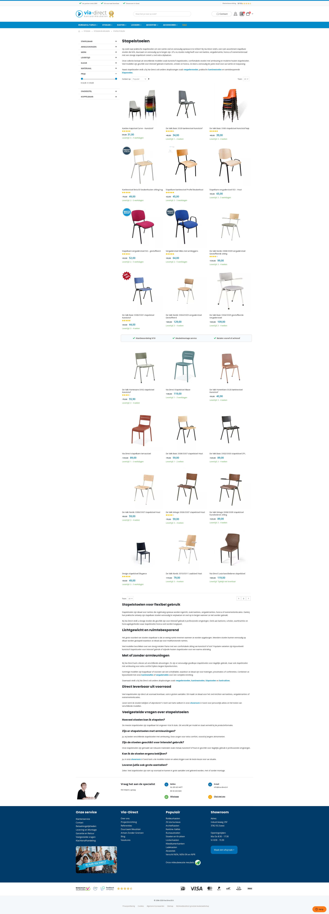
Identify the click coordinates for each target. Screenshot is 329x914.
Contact (79, 822)
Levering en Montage (86, 829)
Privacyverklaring (129, 906)
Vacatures (125, 840)
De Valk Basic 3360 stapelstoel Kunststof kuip (229, 128)
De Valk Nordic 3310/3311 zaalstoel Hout (184, 573)
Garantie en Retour (85, 833)
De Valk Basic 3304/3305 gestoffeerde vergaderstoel (226, 316)
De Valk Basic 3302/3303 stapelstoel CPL (227, 453)
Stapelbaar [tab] (87, 41)
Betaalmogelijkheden (86, 826)
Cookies (141, 906)
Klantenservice (83, 819)
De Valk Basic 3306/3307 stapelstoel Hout (184, 453)
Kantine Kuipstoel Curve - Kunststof (137, 128)
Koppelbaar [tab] (87, 96)
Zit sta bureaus (173, 822)
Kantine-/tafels (173, 829)
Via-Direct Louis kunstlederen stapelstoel (227, 573)
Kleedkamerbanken (175, 843)
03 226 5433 (177, 791)
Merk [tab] (83, 52)
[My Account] (235, 14)
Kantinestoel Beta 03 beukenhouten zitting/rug (142, 189)
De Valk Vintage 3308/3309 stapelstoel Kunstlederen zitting (226, 513)
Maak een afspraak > (224, 849)
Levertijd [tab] (85, 57)
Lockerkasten (172, 840)
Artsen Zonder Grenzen (132, 832)
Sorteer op (126, 79)
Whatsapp (174, 796)
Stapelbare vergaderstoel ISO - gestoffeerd (141, 251)
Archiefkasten (172, 825)
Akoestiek (170, 850)
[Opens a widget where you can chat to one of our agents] (319, 909)
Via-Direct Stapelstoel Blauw (178, 389)
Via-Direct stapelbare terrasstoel (136, 453)
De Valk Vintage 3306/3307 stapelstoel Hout (185, 512)
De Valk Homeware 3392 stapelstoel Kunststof (138, 390)
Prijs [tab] (83, 73)
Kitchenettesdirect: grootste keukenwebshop (192, 906)
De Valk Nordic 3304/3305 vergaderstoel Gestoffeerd (184, 316)
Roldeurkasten (173, 818)
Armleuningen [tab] (89, 46)
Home (79, 31)
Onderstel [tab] (86, 91)
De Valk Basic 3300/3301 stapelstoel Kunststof (138, 316)
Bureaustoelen (173, 832)
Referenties (126, 825)
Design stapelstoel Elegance (134, 573)
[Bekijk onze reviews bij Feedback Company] (107, 888)
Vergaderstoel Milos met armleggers (182, 251)
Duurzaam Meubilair (131, 829)
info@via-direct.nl (221, 787)
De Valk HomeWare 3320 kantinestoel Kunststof (226, 390)
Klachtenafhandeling (86, 840)
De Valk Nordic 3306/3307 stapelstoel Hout (141, 512)
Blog (123, 836)
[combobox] (162, 13)
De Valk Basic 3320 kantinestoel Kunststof (184, 128)
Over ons (125, 818)
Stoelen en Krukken (175, 836)
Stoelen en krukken (102, 31)
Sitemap (170, 906)
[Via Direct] (95, 14)
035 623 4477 (177, 787)
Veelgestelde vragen (85, 837)
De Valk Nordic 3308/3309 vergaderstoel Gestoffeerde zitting (227, 252)
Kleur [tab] (84, 63)
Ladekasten (171, 847)
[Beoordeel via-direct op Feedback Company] (247, 3)
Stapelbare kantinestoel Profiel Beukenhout (184, 189)
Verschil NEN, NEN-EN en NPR (180, 854)
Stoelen (87, 31)
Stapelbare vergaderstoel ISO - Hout (225, 189)
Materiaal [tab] (86, 68)
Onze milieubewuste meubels (180, 862)
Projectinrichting (129, 822)
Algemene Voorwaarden (155, 906)
